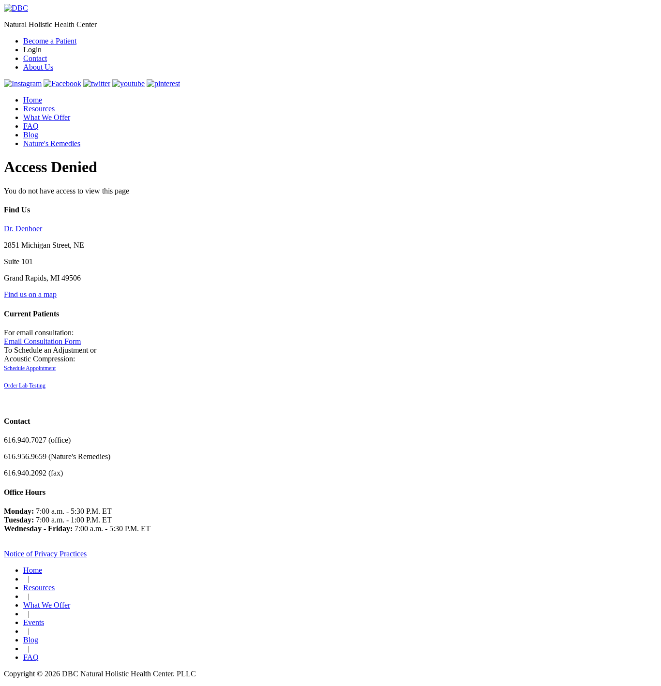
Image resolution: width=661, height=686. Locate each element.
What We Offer (46, 117)
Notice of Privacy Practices (45, 554)
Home (32, 100)
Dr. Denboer (23, 228)
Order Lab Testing (24, 385)
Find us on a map (30, 294)
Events (33, 622)
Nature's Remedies (51, 143)
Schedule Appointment (30, 368)
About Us (38, 67)
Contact (35, 58)
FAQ (31, 126)
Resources (39, 108)
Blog (30, 135)
